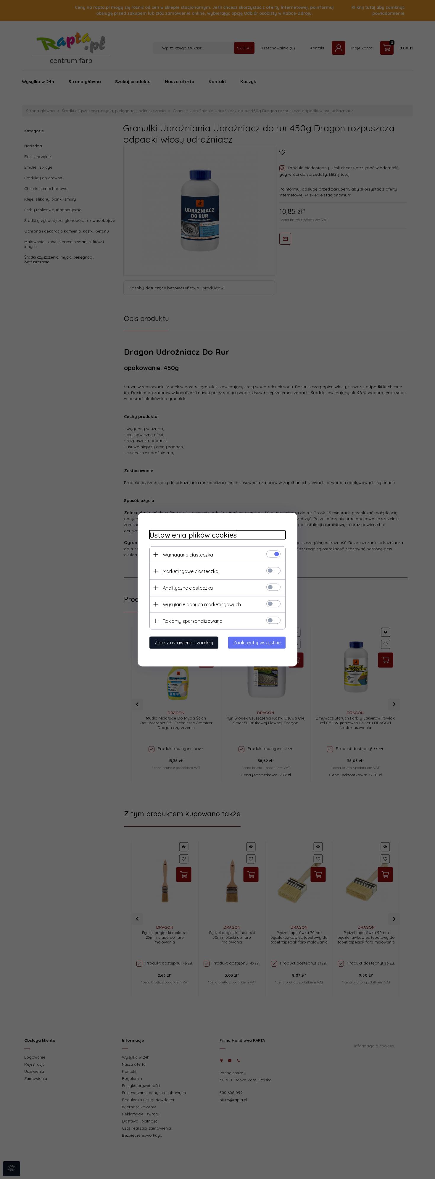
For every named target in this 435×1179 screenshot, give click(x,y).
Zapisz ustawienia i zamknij (183, 642)
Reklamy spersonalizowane (192, 621)
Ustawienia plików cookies (193, 534)
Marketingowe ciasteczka (190, 571)
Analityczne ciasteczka (188, 588)
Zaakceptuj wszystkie (257, 642)
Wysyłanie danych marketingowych (202, 604)
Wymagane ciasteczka (188, 554)
